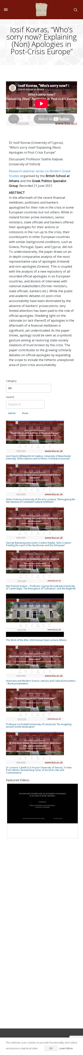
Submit (11, 413)
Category (11, 381)
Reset (25, 413)
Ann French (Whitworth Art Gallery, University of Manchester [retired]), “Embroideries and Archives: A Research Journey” (38, 457)
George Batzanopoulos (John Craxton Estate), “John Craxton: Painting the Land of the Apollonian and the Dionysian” (38, 544)
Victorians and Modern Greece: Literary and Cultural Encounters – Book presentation (40, 682)
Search (10, 397)
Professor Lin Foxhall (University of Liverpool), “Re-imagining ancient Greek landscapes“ (38, 725)
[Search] (74, 10)
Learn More (66, 1048)
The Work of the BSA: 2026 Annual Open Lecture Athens (36, 640)
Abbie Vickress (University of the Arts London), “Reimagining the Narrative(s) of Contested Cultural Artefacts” (40, 500)
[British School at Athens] (41, 9)
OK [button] (51, 1048)
